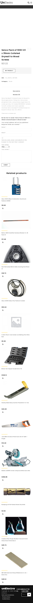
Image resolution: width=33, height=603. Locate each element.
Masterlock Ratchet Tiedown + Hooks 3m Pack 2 (28, 49)
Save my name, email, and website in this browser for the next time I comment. (14, 141)
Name (4, 127)
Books (13, 10)
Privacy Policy (6, 597)
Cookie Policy (6, 598)
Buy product (9, 70)
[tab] (16, 91)
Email (4, 132)
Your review (6, 149)
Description (16, 91)
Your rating (5, 144)
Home (4, 10)
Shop (8, 10)
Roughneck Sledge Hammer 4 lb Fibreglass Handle (30, 49)
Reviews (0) (16, 94)
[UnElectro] (7, 2)
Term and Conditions (8, 595)
